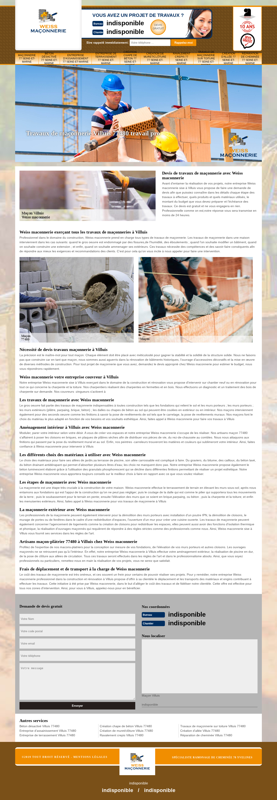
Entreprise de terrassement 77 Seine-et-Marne (106, 58)
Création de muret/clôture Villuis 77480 (126, 730)
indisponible (125, 23)
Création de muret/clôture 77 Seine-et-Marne (155, 58)
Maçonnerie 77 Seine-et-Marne (27, 58)
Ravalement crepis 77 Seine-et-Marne (181, 58)
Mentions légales (90, 757)
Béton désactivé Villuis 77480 (39, 726)
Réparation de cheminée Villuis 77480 (206, 735)
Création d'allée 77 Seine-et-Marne (228, 58)
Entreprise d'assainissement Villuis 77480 (47, 730)
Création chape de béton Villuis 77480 (126, 726)
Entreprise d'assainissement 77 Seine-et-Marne (76, 58)
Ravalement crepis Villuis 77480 (121, 735)
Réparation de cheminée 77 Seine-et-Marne (250, 58)
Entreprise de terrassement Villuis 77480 (47, 735)
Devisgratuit (158, 27)
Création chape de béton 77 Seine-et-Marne (130, 58)
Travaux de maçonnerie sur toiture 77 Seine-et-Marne (206, 58)
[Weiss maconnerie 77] (142, 758)
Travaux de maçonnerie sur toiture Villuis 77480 (213, 726)
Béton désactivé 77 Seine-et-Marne (49, 58)
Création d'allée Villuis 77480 (200, 730)
